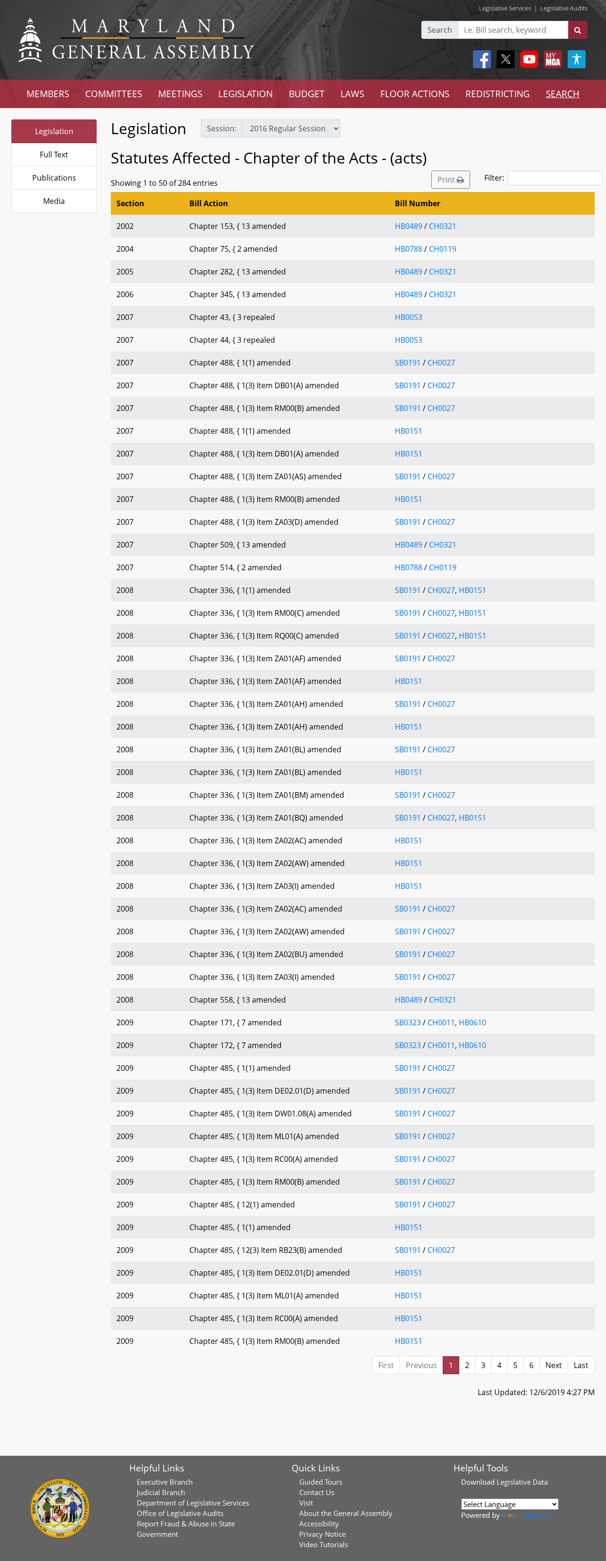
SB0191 (408, 362)
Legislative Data (522, 1482)
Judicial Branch (161, 1492)
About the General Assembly (345, 1513)
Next (553, 1365)
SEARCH (562, 94)
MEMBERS (48, 94)
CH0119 (442, 249)
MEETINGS (180, 94)
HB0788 (408, 249)
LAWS (352, 94)
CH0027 (441, 362)
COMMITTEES (113, 94)
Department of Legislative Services (193, 1502)
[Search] (578, 30)
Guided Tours (320, 1482)
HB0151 (408, 431)
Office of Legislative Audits (180, 1513)
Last (581, 1365)
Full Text (54, 154)
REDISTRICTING (497, 94)
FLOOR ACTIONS (414, 94)
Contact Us (316, 1492)
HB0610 (472, 1022)
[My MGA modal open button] (551, 59)
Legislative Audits (564, 8)
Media (54, 201)
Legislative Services (505, 8)
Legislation (54, 131)
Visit (306, 1502)
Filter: (494, 178)
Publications (54, 178)
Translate (534, 1515)
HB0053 (408, 317)
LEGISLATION (245, 94)
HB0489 (408, 226)
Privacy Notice (322, 1534)
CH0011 (441, 1022)
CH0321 (442, 226)
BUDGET (307, 94)
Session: (221, 128)
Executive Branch (165, 1482)
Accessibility (319, 1523)
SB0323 (408, 1022)
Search (440, 30)
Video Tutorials (323, 1544)
